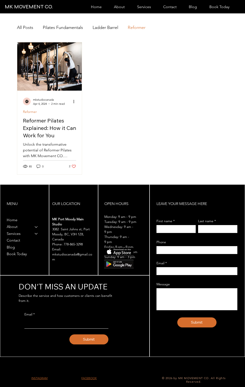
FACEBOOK (89, 378)
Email (29, 314)
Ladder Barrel (105, 27)
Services (14, 233)
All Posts (25, 27)
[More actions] (75, 101)
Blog (11, 247)
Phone (161, 242)
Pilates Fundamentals (63, 27)
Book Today (17, 254)
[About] (36, 226)
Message (163, 284)
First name (165, 221)
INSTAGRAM (39, 378)
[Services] (36, 233)
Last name (207, 221)
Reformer (136, 27)
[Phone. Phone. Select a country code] (164, 250)
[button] (119, 7)
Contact (13, 240)
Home (12, 220)
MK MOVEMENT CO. (29, 7)
